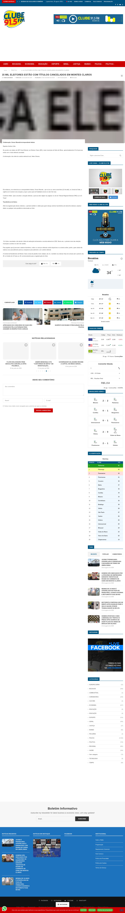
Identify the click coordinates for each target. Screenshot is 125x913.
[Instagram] (117, 4)
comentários (117, 554)
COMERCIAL (88, 1)
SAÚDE (6, 70)
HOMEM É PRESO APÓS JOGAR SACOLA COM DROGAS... (47, 847)
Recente (94, 554)
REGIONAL (106, 746)
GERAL (66, 64)
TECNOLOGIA (18, 70)
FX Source (111, 356)
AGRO (5, 64)
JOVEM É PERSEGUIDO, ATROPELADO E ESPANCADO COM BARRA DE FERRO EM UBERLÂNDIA (111, 562)
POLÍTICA (109, 64)
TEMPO (106, 762)
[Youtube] (120, 4)
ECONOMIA (29, 64)
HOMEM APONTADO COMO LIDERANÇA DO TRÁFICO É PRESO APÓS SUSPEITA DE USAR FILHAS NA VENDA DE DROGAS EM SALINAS (111, 619)
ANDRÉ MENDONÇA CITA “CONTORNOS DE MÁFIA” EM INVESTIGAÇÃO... (16, 364)
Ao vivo (69, 1)
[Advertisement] (62, 46)
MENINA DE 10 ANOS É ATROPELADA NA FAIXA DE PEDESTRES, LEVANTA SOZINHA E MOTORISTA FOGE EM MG (112, 591)
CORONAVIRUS (106, 697)
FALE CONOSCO (97, 1)
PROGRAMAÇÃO (108, 1)
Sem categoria (106, 754)
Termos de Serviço (101, 867)
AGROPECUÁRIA (106, 684)
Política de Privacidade (102, 858)
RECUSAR (92, 910)
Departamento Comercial (102, 849)
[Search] (118, 75)
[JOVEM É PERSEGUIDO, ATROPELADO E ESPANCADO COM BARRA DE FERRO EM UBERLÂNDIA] (94, 562)
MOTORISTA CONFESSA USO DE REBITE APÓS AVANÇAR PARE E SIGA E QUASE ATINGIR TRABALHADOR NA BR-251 (112, 605)
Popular (105, 554)
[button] (17, 1)
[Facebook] (115, 4)
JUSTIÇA (76, 64)
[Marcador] (26, 345)
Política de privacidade (105, 910)
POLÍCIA (98, 64)
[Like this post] (21, 302)
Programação (99, 844)
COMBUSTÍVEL (106, 693)
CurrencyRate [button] (119, 356)
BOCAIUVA (16, 64)
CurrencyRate (112, 388)
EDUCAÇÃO (42, 64)
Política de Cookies (101, 863)
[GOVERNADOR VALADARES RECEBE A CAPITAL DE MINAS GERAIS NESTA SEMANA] (43, 350)
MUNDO (87, 64)
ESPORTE (55, 64)
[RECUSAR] (122, 910)
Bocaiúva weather (105, 321)
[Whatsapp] (122, 4)
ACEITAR (83, 910)
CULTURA (106, 701)
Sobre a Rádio (78, 1)
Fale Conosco (99, 854)
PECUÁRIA (106, 734)
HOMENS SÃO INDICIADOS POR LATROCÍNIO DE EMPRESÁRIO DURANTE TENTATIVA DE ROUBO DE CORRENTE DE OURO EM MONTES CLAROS (112, 577)
